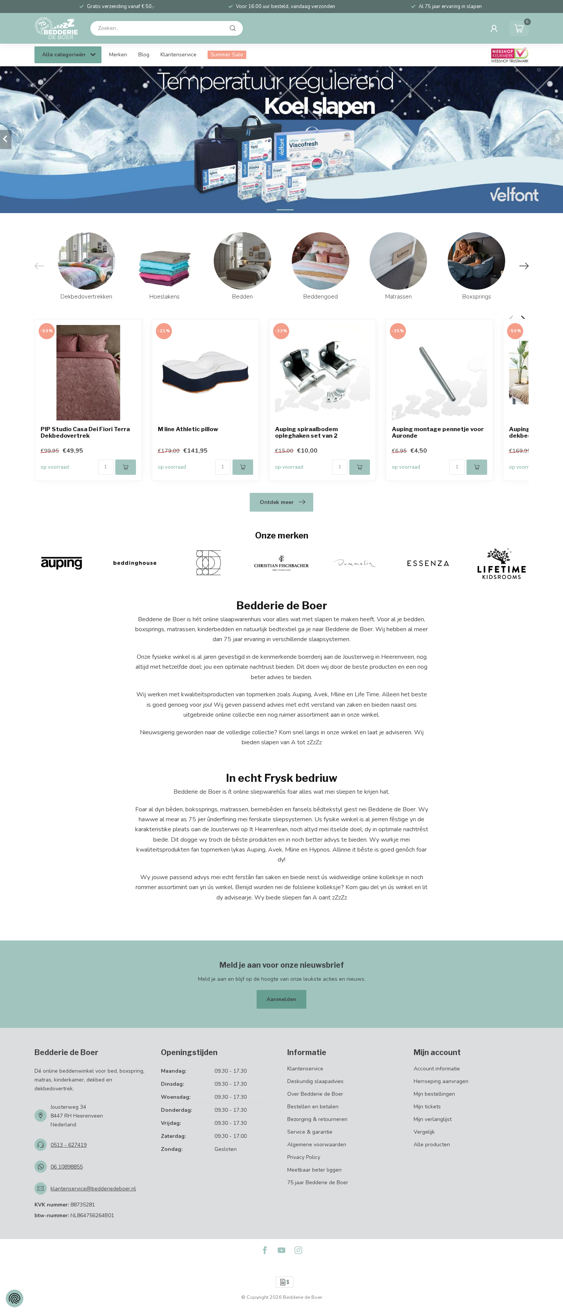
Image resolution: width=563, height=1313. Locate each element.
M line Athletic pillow (188, 429)
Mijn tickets (427, 1106)
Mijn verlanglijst (433, 1119)
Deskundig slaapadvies (315, 1081)
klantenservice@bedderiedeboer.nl (93, 1188)
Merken (118, 54)
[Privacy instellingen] (14, 1298)
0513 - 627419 (69, 1145)
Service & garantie (309, 1132)
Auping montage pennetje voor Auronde (438, 432)
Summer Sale (227, 54)
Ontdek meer (277, 502)
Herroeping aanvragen (441, 1081)
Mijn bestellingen (434, 1094)
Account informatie (437, 1068)
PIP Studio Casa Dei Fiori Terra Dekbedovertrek (85, 432)
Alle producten (432, 1144)
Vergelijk (424, 1132)
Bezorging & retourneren (317, 1119)
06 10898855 (67, 1166)
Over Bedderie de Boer (315, 1094)
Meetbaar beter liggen (314, 1169)
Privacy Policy (303, 1157)
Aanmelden (281, 999)
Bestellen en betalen (313, 1106)
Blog (143, 54)
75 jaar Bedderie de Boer (317, 1182)
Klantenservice (178, 54)
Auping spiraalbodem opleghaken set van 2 (306, 432)
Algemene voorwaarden (316, 1144)
